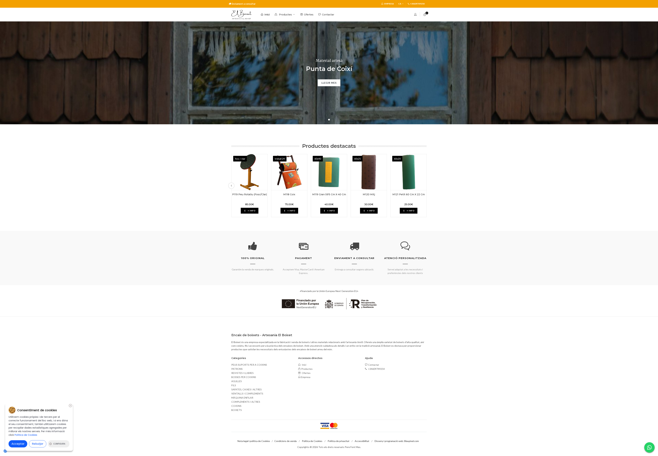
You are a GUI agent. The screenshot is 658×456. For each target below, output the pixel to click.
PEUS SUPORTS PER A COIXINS (249, 364)
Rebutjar (37, 444)
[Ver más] (249, 172)
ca (399, 3)
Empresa (389, 3)
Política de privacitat (338, 441)
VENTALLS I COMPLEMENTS (247, 393)
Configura (59, 443)
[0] (424, 14)
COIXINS (236, 405)
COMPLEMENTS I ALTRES (245, 401)
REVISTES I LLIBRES (242, 372)
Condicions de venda (285, 441)
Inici (303, 364)
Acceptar (18, 444)
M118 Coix (289, 194)
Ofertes (305, 372)
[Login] (415, 14)
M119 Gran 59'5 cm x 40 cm (329, 194)
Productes (307, 368)
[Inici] (241, 14)
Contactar (373, 364)
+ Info (251, 210)
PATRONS (237, 368)
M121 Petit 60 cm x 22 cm (408, 194)
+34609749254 (376, 368)
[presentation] (231, 186)
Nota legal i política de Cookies (253, 441)
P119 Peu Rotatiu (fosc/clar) (249, 194)
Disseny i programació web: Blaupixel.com (397, 441)
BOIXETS (236, 410)
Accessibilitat (362, 441)
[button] (329, 120)
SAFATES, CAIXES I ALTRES (246, 389)
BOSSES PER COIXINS (243, 377)
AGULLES (236, 381)
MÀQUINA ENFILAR (242, 397)
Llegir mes (329, 82)
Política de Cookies (312, 441)
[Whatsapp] (649, 447)
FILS (233, 385)
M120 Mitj (369, 194)
